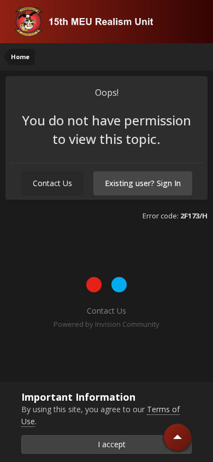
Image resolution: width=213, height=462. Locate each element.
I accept (109, 444)
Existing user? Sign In (143, 183)
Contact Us (52, 183)
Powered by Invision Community (106, 324)
